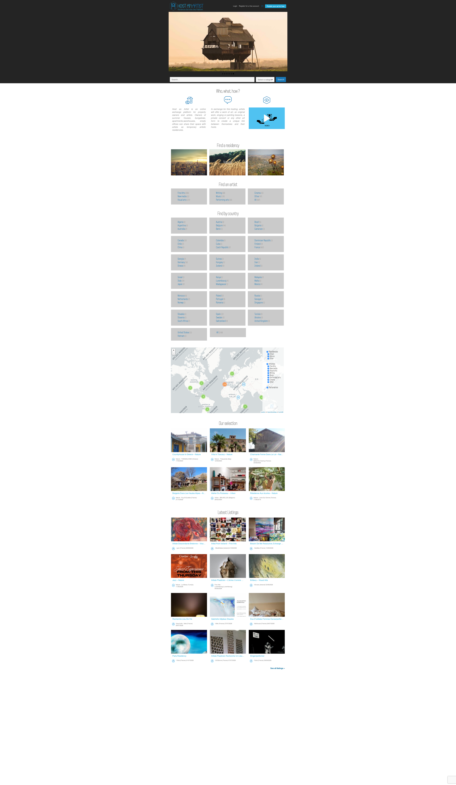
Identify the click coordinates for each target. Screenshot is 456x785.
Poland (218, 295)
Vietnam (181, 336)
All (255, 200)
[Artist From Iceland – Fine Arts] (228, 529)
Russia (257, 295)
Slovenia (181, 317)
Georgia (181, 259)
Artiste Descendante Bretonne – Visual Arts (189, 543)
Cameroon (258, 229)
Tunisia (257, 314)
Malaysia (258, 277)
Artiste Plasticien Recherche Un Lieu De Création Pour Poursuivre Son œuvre (228, 655)
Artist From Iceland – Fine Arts (224, 543)
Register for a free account (249, 6)
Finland (257, 244)
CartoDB (280, 412)
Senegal (257, 299)
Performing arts (222, 200)
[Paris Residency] (189, 642)
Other (266, 162)
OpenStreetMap (272, 412)
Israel (180, 277)
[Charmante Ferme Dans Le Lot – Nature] (267, 440)
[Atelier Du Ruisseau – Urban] (228, 479)
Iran (256, 262)
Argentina (182, 225)
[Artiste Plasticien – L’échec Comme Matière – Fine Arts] (228, 566)
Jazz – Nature (178, 580)
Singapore (258, 302)
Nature (227, 162)
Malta (256, 280)
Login (235, 6)
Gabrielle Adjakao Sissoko (222, 619)
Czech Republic (222, 247)
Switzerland (221, 321)
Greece (180, 265)
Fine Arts (181, 193)
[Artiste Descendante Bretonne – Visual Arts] (189, 529)
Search (281, 79)
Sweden (219, 317)
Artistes (272, 364)
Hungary (219, 262)
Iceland (219, 265)
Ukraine (257, 317)
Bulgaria (257, 225)
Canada (181, 240)
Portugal (219, 299)
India (256, 259)
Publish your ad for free (275, 6)
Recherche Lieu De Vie (182, 619)
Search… (176, 79)
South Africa (183, 321)
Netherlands (183, 299)
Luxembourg (221, 280)
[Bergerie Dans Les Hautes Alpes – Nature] (189, 479)
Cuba (218, 244)
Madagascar (221, 284)
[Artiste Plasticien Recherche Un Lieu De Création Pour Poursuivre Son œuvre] (228, 642)
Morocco (181, 295)
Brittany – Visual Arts (259, 580)
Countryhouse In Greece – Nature (186, 454)
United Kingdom (261, 321)
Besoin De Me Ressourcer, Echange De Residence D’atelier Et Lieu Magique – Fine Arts (267, 543)
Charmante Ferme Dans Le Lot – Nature (267, 454)
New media (182, 196)
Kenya (218, 277)
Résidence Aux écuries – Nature (264, 493)
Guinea (219, 259)
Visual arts (182, 200)
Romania (219, 302)
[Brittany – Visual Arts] (267, 566)
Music (218, 196)
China (180, 247)
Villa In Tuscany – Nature (221, 454)
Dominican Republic (262, 240)
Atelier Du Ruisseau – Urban (223, 493)
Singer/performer (257, 655)
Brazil (256, 222)
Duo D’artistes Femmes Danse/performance (267, 619)
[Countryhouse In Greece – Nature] (189, 440)
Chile (180, 244)
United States (183, 332)
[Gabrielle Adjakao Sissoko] (228, 605)
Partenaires (273, 387)
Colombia (219, 240)
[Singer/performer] (267, 642)
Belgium (219, 225)
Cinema (257, 193)
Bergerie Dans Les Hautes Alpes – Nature (189, 493)
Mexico (257, 284)
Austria (219, 222)
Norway (180, 302)
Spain (218, 314)
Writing (219, 193)
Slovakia (181, 314)
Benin (218, 229)
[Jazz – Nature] (189, 566)
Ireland (257, 265)
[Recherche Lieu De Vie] (189, 605)
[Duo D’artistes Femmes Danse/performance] (267, 605)
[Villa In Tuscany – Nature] (228, 440)
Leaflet (263, 412)
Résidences (273, 351)
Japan (180, 284)
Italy (179, 280)
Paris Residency (179, 655)
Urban (189, 162)
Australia (181, 229)
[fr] (262, 6)
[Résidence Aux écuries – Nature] (267, 479)
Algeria (180, 222)
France (257, 247)
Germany (181, 262)
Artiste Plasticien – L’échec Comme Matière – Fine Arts (228, 580)
